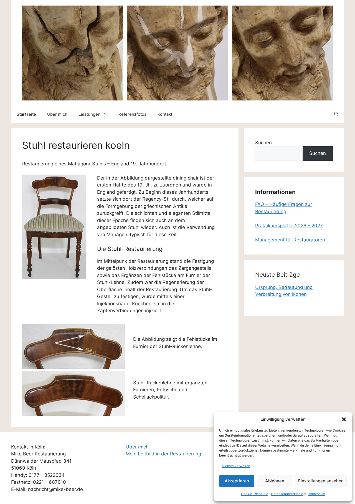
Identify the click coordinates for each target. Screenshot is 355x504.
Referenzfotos (132, 114)
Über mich (57, 114)
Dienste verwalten (236, 466)
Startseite (26, 114)
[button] (344, 419)
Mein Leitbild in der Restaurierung (163, 454)
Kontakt (165, 114)
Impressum (316, 494)
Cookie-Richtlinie (254, 494)
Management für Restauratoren (290, 240)
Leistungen (89, 114)
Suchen (263, 142)
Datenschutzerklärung (288, 494)
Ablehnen (274, 480)
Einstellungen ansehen (321, 480)
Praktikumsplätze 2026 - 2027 (289, 225)
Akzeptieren (237, 480)
